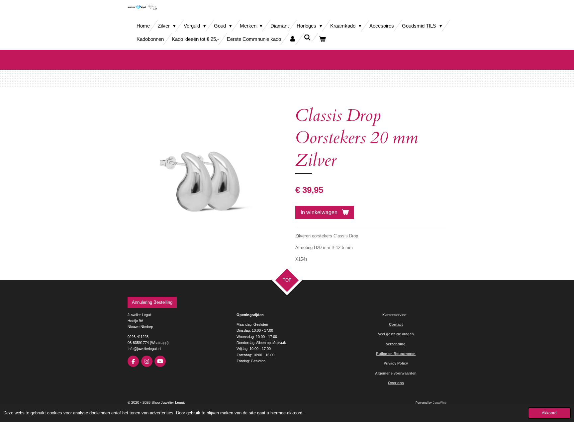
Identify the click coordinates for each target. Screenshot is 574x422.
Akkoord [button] (549, 413)
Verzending (396, 344)
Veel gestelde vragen (396, 334)
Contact (396, 324)
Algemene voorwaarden (396, 373)
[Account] (292, 39)
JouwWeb (439, 402)
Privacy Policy (396, 363)
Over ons (396, 383)
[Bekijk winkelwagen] (322, 39)
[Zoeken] (307, 37)
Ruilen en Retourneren (396, 354)
